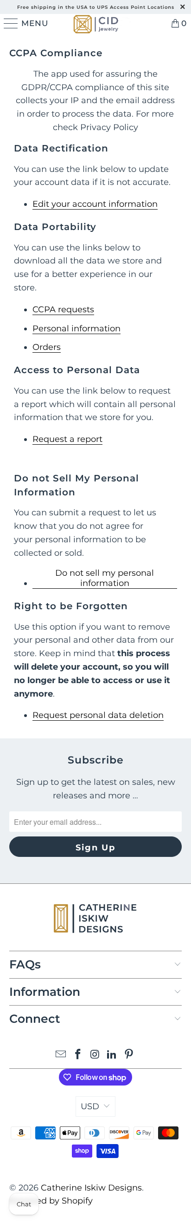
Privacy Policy (109, 127)
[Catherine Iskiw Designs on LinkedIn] (112, 1055)
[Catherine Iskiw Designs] (95, 23)
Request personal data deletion (98, 715)
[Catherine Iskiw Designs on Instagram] (95, 1055)
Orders (46, 347)
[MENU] (9, 23)
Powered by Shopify (51, 1201)
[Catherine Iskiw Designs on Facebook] (78, 1055)
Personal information (76, 328)
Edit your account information (95, 204)
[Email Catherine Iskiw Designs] (61, 1055)
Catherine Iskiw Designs (91, 1188)
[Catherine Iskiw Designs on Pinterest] (129, 1055)
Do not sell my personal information (104, 578)
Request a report (67, 439)
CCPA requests (63, 309)
